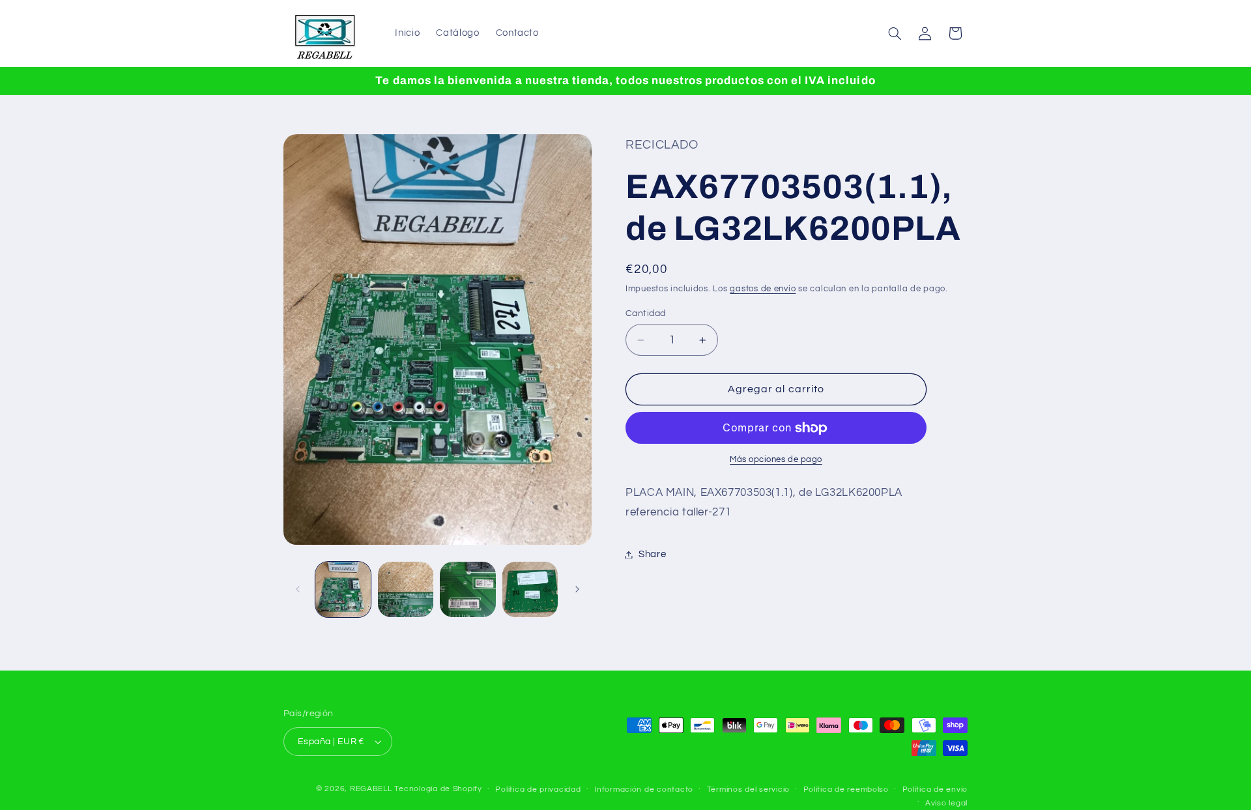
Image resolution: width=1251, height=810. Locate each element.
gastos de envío (763, 289)
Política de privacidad (538, 789)
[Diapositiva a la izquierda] (297, 589)
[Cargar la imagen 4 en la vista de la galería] (530, 589)
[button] (895, 33)
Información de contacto (643, 789)
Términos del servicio (748, 789)
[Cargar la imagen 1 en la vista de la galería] (343, 589)
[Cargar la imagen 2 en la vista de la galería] (405, 589)
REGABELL (371, 788)
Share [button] (652, 554)
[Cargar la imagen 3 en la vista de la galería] (467, 589)
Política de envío (935, 789)
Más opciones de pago (776, 460)
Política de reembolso (846, 789)
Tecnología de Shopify (438, 788)
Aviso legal (946, 803)
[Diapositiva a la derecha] (577, 589)
